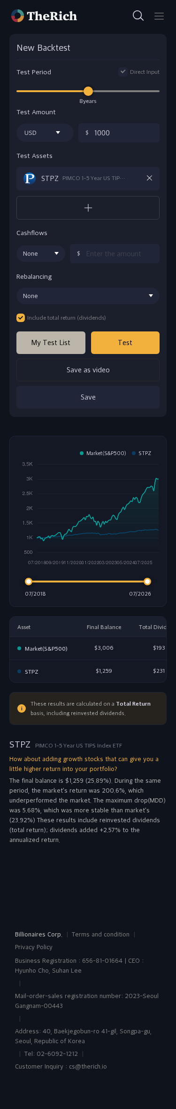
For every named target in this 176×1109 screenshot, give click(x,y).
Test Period (33, 72)
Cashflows (31, 233)
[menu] (159, 16)
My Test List (50, 342)
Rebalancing (34, 277)
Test (125, 342)
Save (88, 397)
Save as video (88, 369)
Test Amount (36, 112)
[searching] (138, 16)
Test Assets (34, 156)
